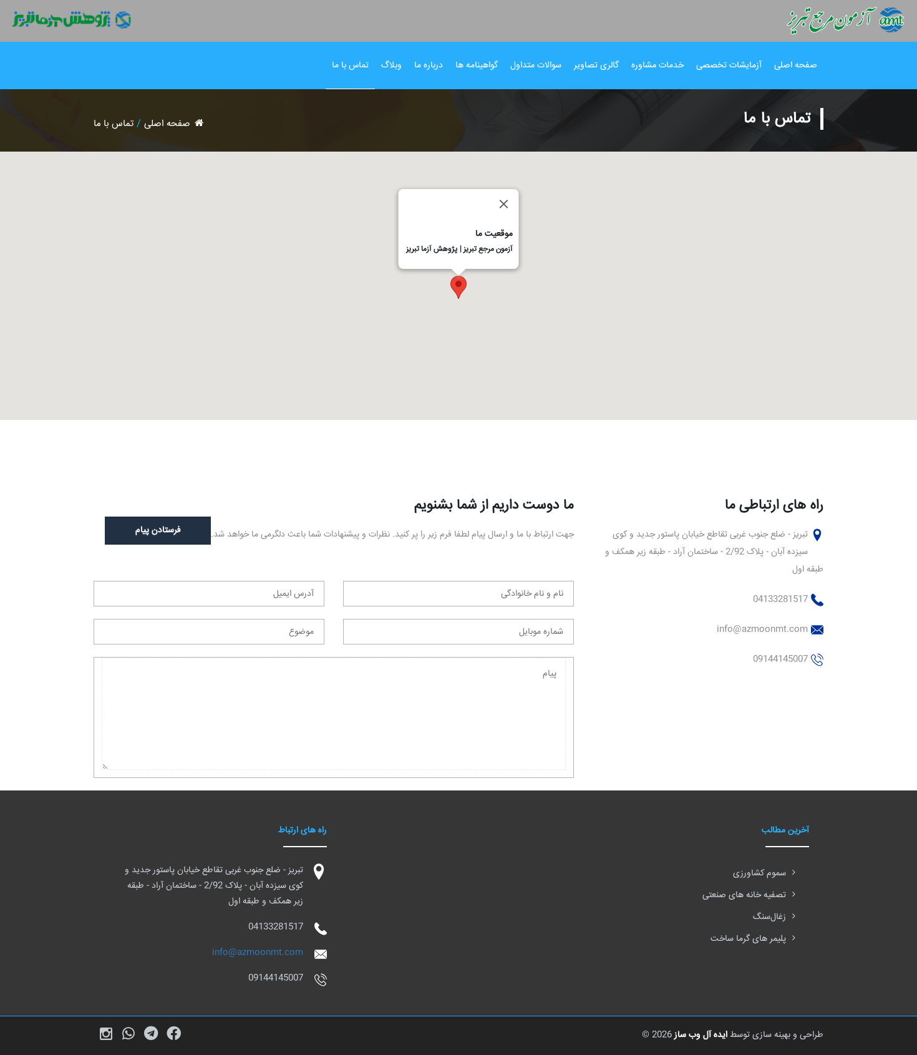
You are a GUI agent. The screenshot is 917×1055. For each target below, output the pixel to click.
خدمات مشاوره (657, 65)
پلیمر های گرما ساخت (748, 939)
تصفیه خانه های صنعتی (744, 895)
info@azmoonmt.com (257, 953)
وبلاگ (391, 65)
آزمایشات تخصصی (729, 65)
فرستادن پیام (158, 530)
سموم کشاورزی (759, 873)
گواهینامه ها (476, 65)
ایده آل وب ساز (700, 1035)
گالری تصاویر (596, 65)
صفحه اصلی (795, 65)
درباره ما (428, 65)
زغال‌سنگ (769, 917)
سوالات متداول (535, 65)
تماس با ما (350, 65)
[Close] (504, 204)
